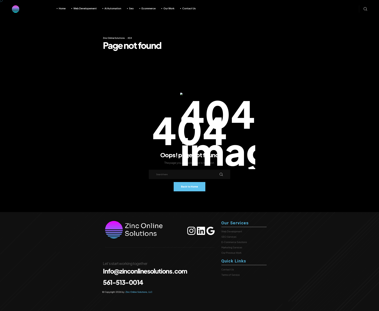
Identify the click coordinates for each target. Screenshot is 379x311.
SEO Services (228, 236)
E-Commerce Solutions (234, 242)
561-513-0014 (123, 282)
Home (62, 8)
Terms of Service (230, 274)
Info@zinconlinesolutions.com (145, 271)
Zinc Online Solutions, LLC (138, 291)
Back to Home (189, 186)
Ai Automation (113, 8)
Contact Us (189, 8)
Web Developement (85, 8)
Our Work (168, 8)
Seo (131, 8)
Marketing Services (231, 247)
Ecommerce (149, 8)
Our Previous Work (231, 252)
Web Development (231, 231)
